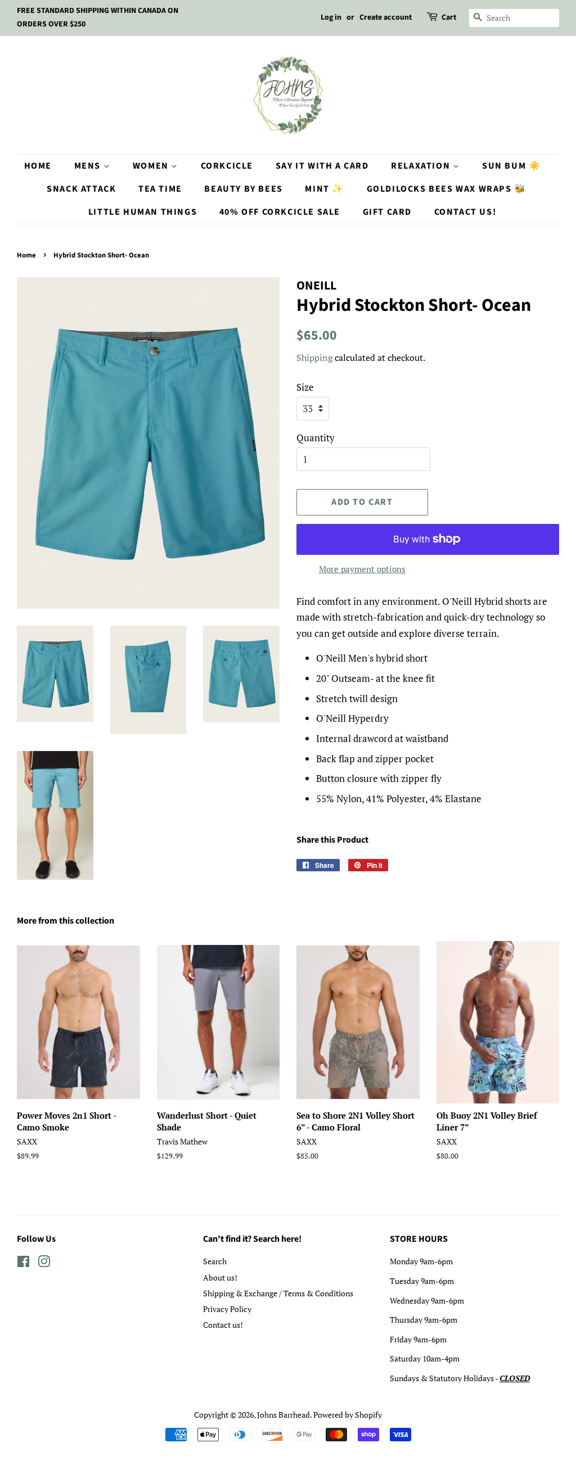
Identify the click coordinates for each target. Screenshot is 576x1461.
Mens (89, 166)
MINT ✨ (324, 189)
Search (215, 1261)
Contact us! (223, 1324)
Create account (385, 17)
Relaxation (422, 166)
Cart (449, 17)
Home (38, 166)
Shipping (314, 357)
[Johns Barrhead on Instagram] (44, 1263)
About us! (220, 1277)
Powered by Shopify (347, 1414)
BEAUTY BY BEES (243, 189)
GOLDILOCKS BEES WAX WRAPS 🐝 (446, 189)
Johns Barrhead (283, 1414)
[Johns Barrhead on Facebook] (23, 1263)
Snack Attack (81, 189)
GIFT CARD (387, 212)
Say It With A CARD (322, 166)
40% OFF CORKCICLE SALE (279, 212)
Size (305, 387)
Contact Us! (465, 212)
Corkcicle (227, 166)
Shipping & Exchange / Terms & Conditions (278, 1293)
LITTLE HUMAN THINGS (142, 212)
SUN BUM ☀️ (511, 166)
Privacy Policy (227, 1309)
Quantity (315, 437)
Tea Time (160, 189)
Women (152, 166)
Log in (331, 17)
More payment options (362, 569)
